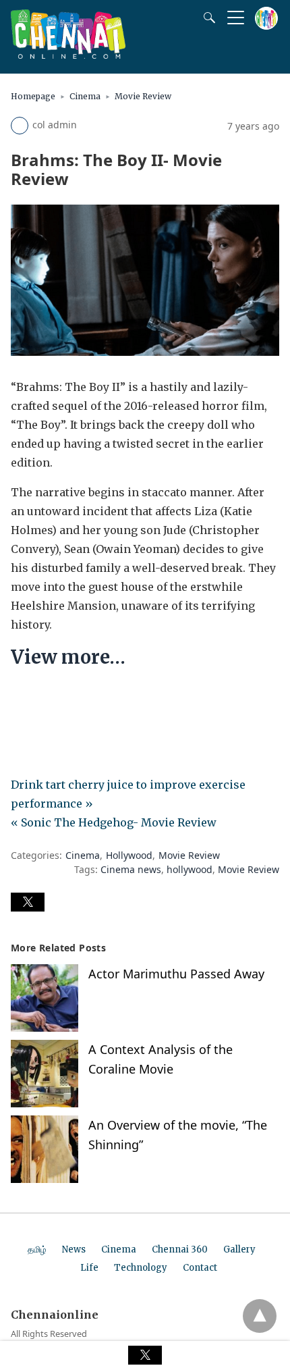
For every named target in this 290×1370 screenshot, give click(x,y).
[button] (28, 902)
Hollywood (129, 855)
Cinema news (130, 869)
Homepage (33, 96)
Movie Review (143, 96)
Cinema (84, 96)
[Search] (206, 17)
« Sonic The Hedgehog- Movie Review (113, 822)
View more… (68, 657)
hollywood (189, 869)
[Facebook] (21, 698)
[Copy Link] (86, 698)
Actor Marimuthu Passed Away (176, 974)
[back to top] (260, 1316)
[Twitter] (43, 698)
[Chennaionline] (68, 54)
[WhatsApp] (65, 698)
